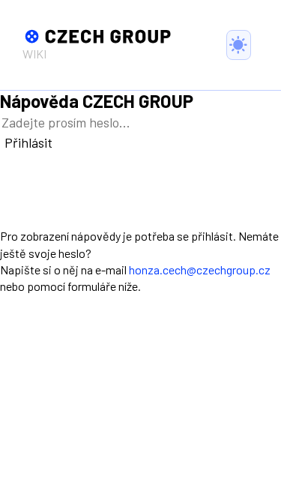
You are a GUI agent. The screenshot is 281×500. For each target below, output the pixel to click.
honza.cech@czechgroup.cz (200, 269)
